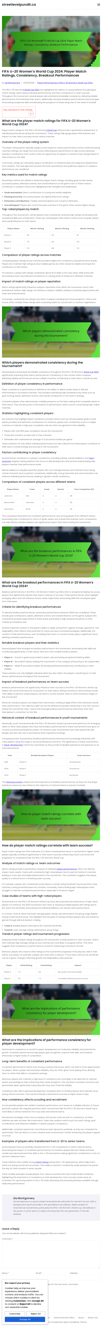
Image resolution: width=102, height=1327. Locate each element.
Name (5, 1273)
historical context (14, 782)
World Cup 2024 (91, 372)
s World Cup (51, 130)
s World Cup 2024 (31, 89)
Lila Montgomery (12, 83)
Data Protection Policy (64, 1317)
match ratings (42, 1162)
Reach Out (93, 1317)
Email (39, 1273)
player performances (67, 869)
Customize (14, 1313)
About (81, 1317)
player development (13, 745)
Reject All (36, 1313)
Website (74, 1273)
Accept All (25, 1319)
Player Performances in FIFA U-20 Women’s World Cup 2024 (65, 83)
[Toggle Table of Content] (30, 113)
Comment (7, 1239)
